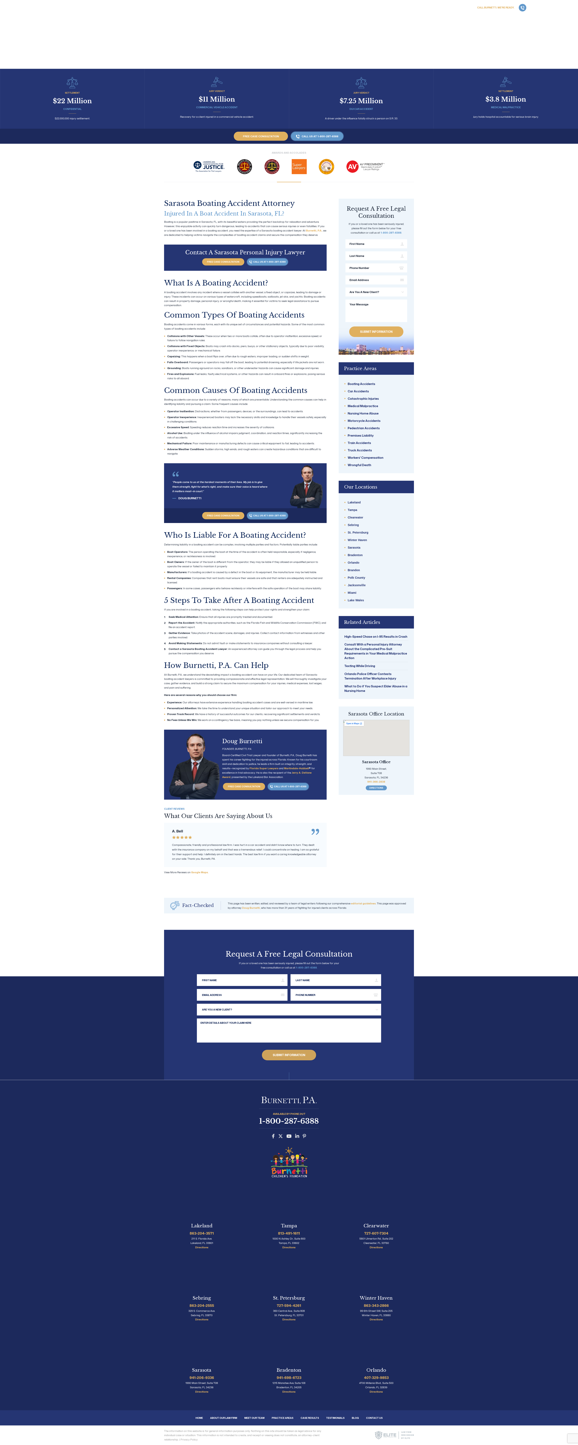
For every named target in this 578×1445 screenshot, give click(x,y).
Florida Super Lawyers (264, 768)
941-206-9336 (202, 1377)
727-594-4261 (289, 1305)
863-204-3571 (202, 1233)
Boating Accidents (361, 384)
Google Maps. (199, 872)
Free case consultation (261, 136)
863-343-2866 (376, 1305)
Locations (492, 17)
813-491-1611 (289, 1233)
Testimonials (335, 1418)
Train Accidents (359, 443)
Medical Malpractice (363, 406)
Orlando (353, 562)
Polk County (356, 577)
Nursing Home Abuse (363, 413)
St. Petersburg (358, 532)
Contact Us (565, 17)
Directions (376, 787)
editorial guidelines (363, 903)
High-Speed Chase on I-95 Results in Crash (375, 636)
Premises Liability (361, 435)
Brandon (354, 570)
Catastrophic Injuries (363, 398)
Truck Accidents (360, 450)
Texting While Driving (359, 666)
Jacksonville (357, 585)
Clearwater (355, 517)
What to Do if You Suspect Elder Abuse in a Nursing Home (375, 688)
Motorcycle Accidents (364, 421)
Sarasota (354, 547)
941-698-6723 (289, 1377)
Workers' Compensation (365, 457)
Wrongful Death (359, 465)
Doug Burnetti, (251, 907)
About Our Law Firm (431, 17)
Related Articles (362, 622)
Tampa (352, 510)
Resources (516, 17)
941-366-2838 (376, 781)
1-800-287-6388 (550, 7)
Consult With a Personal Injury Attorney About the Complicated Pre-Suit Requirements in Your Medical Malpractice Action (375, 651)
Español (463, 7)
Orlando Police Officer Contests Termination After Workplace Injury (370, 676)
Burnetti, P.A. (314, 230)
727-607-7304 (376, 1233)
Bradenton (355, 555)
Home (408, 17)
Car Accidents (358, 391)
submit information (376, 332)
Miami (352, 592)
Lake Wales (356, 600)
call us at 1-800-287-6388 (319, 136)
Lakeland (354, 502)
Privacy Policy (189, 1439)
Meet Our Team (254, 1418)
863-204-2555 (202, 1305)
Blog (355, 1418)
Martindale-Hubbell (296, 768)
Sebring (353, 525)
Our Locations (360, 487)
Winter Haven (357, 540)
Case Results (542, 17)
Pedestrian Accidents (364, 428)
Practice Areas (464, 17)
